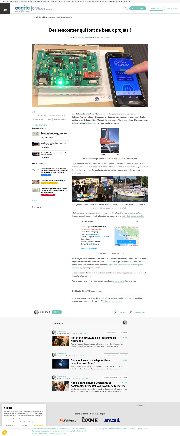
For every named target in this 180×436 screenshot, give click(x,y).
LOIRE (75, 2)
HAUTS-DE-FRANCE (66, 2)
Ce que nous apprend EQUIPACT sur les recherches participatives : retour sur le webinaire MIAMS (54, 190)
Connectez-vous (156, 8)
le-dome (48, 119)
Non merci (9, 425)
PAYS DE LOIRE (114, 2)
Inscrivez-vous (172, 8)
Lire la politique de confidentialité (13, 419)
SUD (129, 2)
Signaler (37, 207)
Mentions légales (101, 428)
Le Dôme (46, 147)
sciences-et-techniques (60, 119)
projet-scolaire (41, 115)
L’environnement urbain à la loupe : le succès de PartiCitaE (53, 144)
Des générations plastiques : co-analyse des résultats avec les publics (54, 134)
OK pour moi (38, 425)
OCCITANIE (105, 2)
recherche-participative (56, 115)
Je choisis (24, 425)
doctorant (123, 377)
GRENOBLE (55, 2)
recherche (124, 332)
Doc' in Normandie (81, 333)
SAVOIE (123, 2)
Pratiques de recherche (111, 301)
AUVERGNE (6, 2)
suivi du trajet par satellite (133, 215)
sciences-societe (38, 119)
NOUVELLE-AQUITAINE (93, 2)
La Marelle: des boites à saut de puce (53, 181)
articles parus (118, 280)
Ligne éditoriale (142, 428)
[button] (4, 432)
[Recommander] (131, 312)
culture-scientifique (111, 332)
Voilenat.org (91, 123)
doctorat (124, 355)
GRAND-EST (46, 2)
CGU (133, 428)
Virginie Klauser (83, 37)
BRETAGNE (24, 2)
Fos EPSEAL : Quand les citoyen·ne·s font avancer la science (54, 154)
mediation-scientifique (110, 377)
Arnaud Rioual (48, 138)
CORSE (38, 2)
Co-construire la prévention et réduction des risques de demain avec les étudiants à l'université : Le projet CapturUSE (54, 171)
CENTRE (32, 2)
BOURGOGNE (14, 2)
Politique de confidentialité (119, 428)
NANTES (82, 2)
